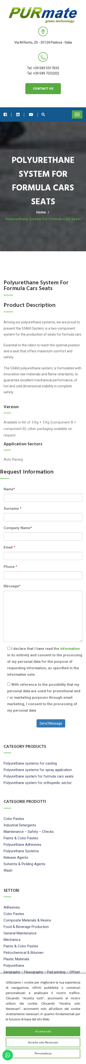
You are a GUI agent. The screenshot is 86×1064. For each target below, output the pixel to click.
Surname (13, 508)
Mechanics (12, 940)
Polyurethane (14, 965)
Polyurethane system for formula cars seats (39, 776)
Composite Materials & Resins (27, 920)
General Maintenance (20, 933)
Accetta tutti (43, 1031)
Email (9, 547)
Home (41, 212)
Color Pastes (14, 819)
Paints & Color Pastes (21, 838)
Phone (10, 567)
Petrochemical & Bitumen (23, 952)
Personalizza (43, 1053)
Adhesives (12, 907)
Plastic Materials (16, 959)
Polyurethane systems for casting (30, 763)
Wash (8, 870)
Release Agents (16, 857)
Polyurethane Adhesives (22, 844)
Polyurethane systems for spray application (38, 770)
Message (12, 586)
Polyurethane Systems (21, 851)
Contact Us (43, 88)
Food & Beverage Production (26, 927)
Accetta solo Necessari (43, 1042)
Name (9, 489)
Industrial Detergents (20, 825)
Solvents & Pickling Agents (24, 864)
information (70, 648)
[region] (43, 1019)
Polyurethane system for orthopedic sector (38, 783)
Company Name (18, 528)
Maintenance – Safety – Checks (29, 831)
